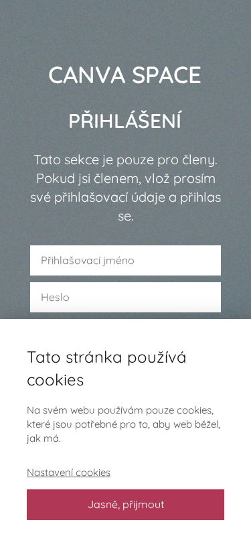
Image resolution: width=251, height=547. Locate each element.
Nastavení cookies (68, 472)
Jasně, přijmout (126, 504)
